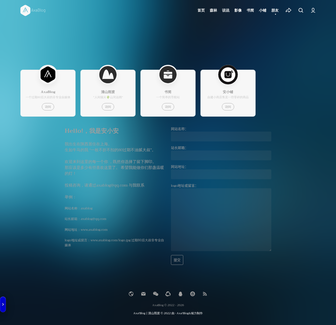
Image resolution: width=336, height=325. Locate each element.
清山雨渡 (154, 313)
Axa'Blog (139, 313)
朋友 (275, 10)
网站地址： (179, 167)
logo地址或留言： (184, 186)
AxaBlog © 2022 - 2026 (168, 305)
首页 (201, 10)
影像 (238, 10)
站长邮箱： (179, 148)
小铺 (262, 10)
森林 (213, 10)
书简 (250, 10)
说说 (225, 10)
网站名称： (179, 129)
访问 (48, 106)
